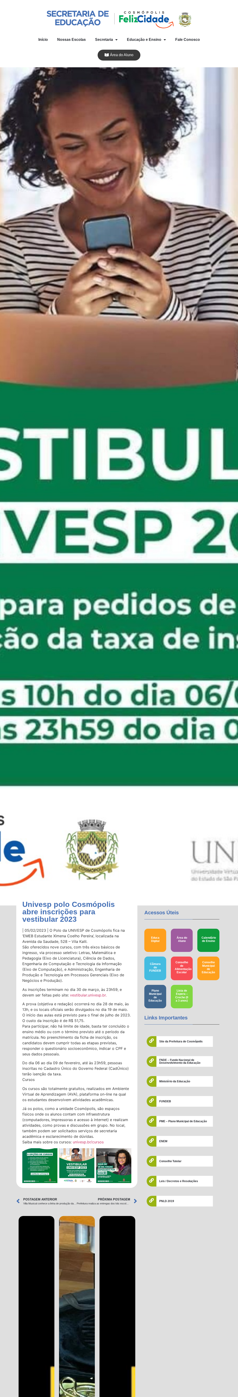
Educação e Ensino (144, 40)
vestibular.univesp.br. (88, 995)
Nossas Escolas (71, 40)
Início (43, 40)
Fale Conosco (187, 40)
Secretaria (104, 40)
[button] (119, 55)
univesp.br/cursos (88, 1142)
